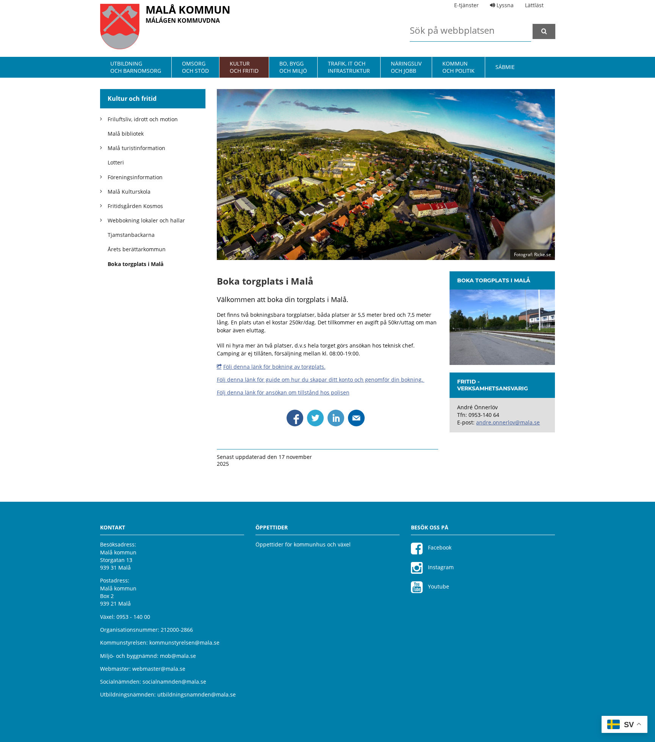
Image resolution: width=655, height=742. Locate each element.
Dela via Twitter (315, 418)
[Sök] (544, 31)
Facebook (438, 547)
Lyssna (504, 5)
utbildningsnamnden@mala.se (196, 694)
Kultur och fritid (132, 98)
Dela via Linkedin (336, 418)
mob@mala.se (178, 655)
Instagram (440, 567)
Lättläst (534, 5)
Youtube (437, 586)
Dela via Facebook (295, 418)
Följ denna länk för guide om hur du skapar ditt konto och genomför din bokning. (321, 379)
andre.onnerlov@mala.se (508, 422)
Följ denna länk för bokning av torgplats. (274, 366)
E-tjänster (466, 5)
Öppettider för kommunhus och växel (303, 544)
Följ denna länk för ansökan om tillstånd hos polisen (283, 392)
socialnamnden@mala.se (174, 681)
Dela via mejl (356, 418)
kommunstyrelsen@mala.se (184, 642)
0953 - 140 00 (133, 616)
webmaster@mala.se (158, 668)
